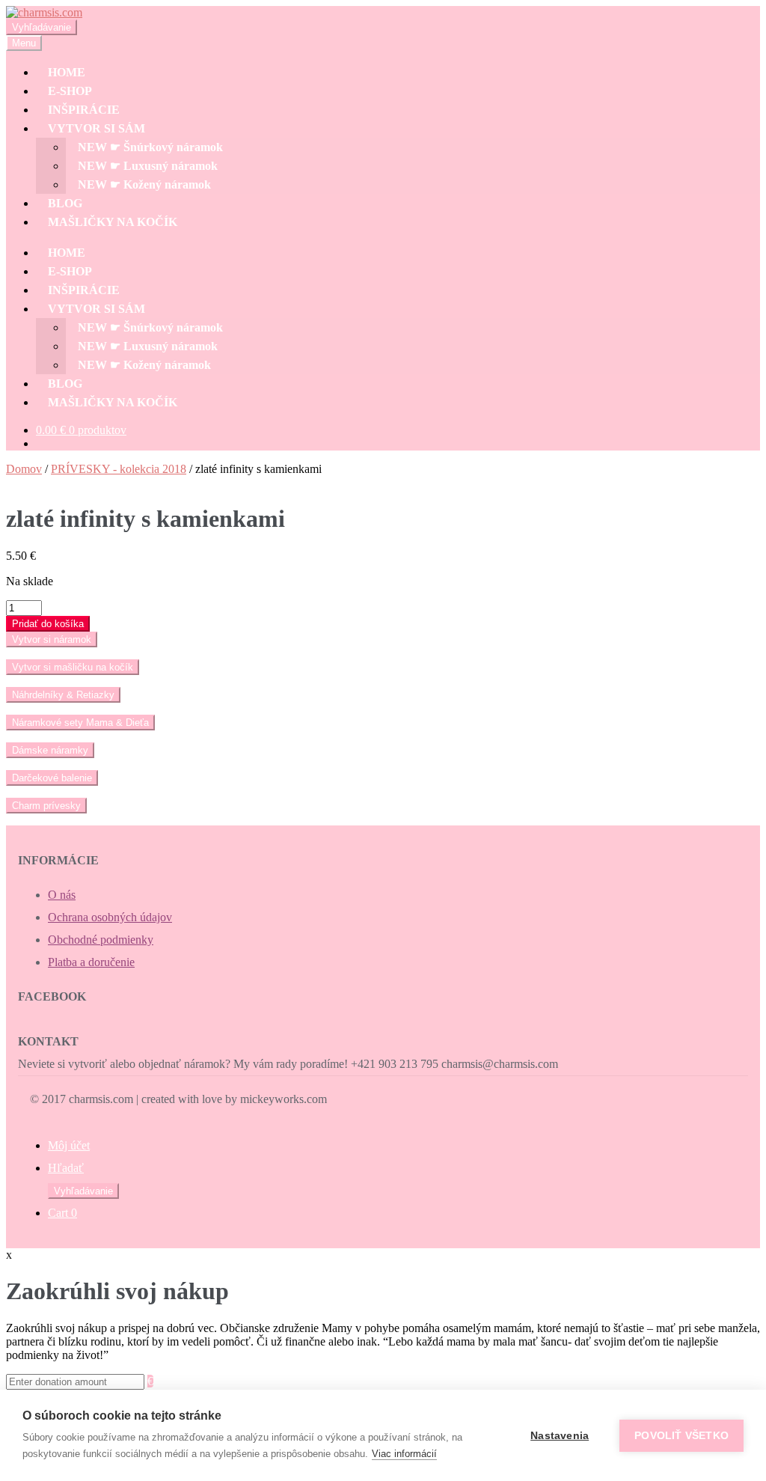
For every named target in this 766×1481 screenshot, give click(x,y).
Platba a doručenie (91, 962)
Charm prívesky (46, 805)
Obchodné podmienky (100, 939)
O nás (62, 894)
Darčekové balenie (52, 778)
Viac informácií (404, 1453)
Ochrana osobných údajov (110, 917)
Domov (24, 468)
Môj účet (69, 1145)
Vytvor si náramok (51, 639)
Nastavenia (559, 1435)
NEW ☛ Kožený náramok (144, 184)
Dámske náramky (50, 750)
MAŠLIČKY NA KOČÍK (112, 222)
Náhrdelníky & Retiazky (63, 694)
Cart (62, 1212)
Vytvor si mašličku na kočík (72, 667)
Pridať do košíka (48, 623)
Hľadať (66, 1167)
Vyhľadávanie (41, 27)
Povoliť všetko (681, 1435)
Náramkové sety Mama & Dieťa (80, 722)
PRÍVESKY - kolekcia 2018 (118, 468)
